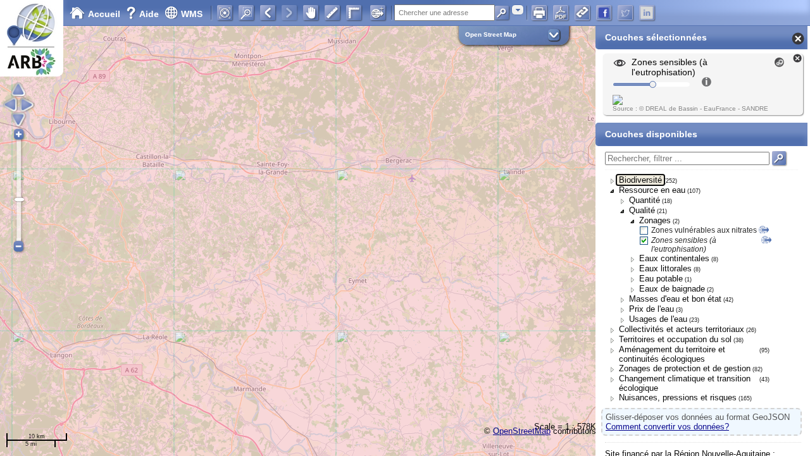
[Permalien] (582, 12)
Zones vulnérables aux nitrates (704, 230)
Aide (143, 14)
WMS (191, 14)
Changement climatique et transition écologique (685, 383)
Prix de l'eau (651, 309)
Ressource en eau (652, 190)
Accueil (104, 14)
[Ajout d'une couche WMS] (377, 12)
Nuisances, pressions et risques (678, 397)
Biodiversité (640, 180)
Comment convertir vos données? (667, 426)
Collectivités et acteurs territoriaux (681, 329)
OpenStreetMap (522, 431)
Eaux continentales (674, 258)
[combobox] (517, 9)
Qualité (642, 210)
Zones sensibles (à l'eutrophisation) (683, 245)
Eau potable (661, 278)
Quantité (644, 200)
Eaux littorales (665, 268)
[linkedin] (646, 12)
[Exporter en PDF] (560, 12)
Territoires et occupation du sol (675, 339)
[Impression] (539, 12)
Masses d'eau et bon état (675, 299)
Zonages (655, 220)
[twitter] (625, 12)
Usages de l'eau (658, 319)
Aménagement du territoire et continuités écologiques (672, 354)
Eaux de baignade (672, 288)
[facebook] (603, 12)
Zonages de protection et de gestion (685, 368)
